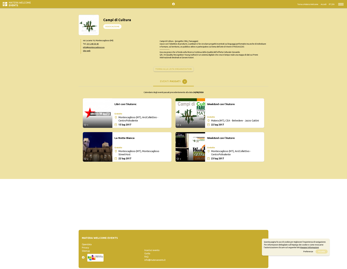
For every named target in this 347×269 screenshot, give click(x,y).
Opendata (87, 244)
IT (330, 4)
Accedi (323, 4)
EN (333, 4)
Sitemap (86, 251)
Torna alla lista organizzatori (173, 69)
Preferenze (308, 251)
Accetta (321, 251)
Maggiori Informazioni (309, 247)
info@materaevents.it (155, 260)
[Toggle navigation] (341, 4)
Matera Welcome (20, 4)
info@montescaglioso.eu (94, 47)
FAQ (146, 256)
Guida (147, 253)
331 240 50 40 (93, 44)
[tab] (173, 82)
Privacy (85, 247)
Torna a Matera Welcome (307, 4)
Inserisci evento (152, 250)
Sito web (86, 51)
